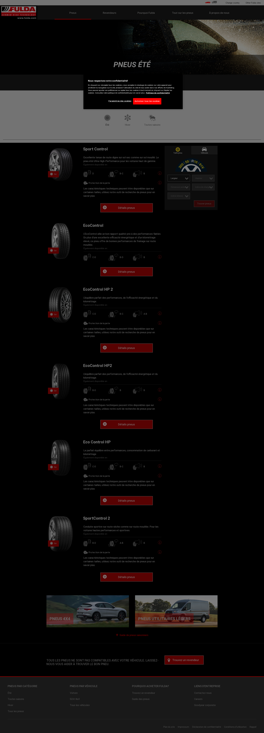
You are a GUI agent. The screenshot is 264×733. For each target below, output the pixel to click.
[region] (133, 91)
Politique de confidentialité (158, 93)
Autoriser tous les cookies (147, 101)
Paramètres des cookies (119, 101)
